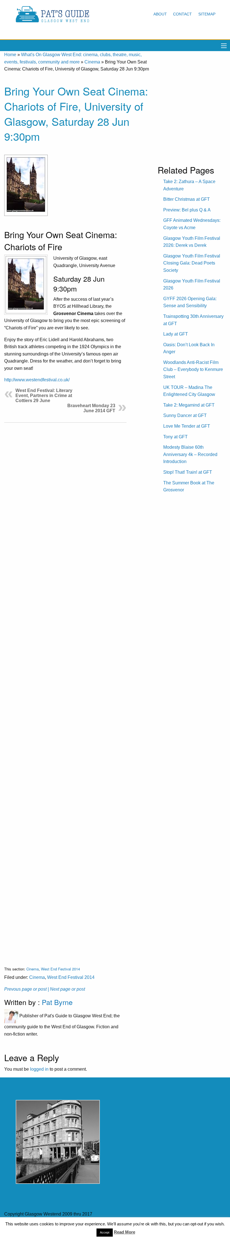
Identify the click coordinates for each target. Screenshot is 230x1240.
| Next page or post (66, 989)
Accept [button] (104, 1232)
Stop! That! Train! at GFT (187, 472)
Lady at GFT (175, 334)
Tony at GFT (175, 436)
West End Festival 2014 (60, 969)
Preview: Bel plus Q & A (187, 210)
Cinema (92, 62)
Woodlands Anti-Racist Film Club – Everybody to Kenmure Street (193, 369)
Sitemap (206, 14)
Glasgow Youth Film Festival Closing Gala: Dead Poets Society (191, 263)
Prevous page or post (25, 989)
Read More (124, 1232)
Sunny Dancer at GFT (185, 415)
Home (10, 54)
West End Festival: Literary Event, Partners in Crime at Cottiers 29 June (43, 395)
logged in (39, 1069)
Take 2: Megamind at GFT (189, 405)
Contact (182, 14)
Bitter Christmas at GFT (186, 199)
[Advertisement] (65, 690)
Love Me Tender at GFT (186, 426)
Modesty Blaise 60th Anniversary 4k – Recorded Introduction (190, 454)
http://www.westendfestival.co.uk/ (37, 379)
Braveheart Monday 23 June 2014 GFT (91, 408)
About (160, 14)
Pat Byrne (57, 1002)
